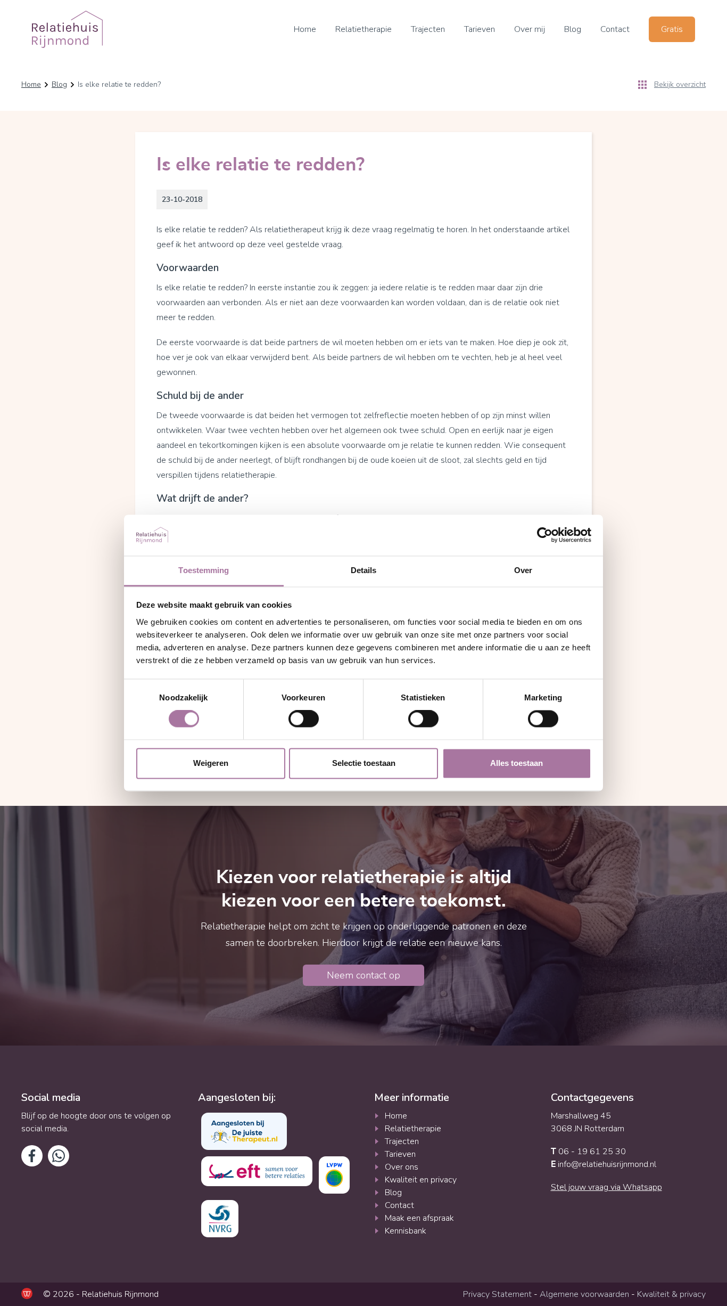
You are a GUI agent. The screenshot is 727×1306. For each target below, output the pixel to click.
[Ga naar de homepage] (67, 29)
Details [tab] (364, 570)
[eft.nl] (256, 1171)
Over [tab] (523, 570)
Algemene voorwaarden (584, 1294)
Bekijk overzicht (680, 84)
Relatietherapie (363, 29)
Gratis (672, 29)
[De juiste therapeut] (244, 1131)
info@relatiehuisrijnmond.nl (603, 1164)
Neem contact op (363, 975)
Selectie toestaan (363, 763)
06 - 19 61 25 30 (588, 1151)
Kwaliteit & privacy (671, 1294)
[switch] (303, 719)
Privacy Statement (497, 1294)
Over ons (401, 1167)
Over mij (529, 29)
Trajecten (428, 29)
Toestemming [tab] (203, 570)
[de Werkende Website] (26, 1293)
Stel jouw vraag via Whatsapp (606, 1187)
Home (305, 29)
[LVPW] (334, 1175)
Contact (615, 29)
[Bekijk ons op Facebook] (32, 1155)
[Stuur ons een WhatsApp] (58, 1155)
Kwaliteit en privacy (421, 1180)
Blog (572, 29)
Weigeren (210, 763)
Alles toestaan (516, 763)
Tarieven (479, 29)
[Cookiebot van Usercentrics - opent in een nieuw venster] (544, 535)
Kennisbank (405, 1231)
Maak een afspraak (419, 1218)
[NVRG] (219, 1218)
